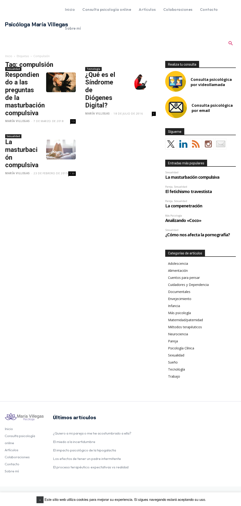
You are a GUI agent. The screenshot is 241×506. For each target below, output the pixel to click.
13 (73, 121)
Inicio (8, 56)
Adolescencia (178, 263)
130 (72, 173)
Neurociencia (178, 334)
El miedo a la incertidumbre (74, 441)
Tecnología (93, 69)
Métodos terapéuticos (185, 327)
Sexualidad (13, 69)
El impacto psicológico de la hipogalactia (84, 450)
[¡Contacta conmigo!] (220, 144)
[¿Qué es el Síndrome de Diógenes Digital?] (141, 82)
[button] (230, 43)
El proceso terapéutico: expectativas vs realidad (91, 467)
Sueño (173, 362)
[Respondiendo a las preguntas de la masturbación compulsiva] (61, 82)
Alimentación (178, 270)
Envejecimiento (179, 298)
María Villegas (17, 121)
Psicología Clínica (181, 348)
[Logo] (24, 417)
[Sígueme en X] (171, 144)
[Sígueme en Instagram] (208, 144)
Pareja (173, 341)
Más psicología (179, 313)
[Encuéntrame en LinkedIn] (183, 144)
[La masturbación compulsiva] (61, 149)
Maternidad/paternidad (185, 320)
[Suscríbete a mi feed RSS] (195, 144)
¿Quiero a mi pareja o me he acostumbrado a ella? (92, 433)
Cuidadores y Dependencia (188, 284)
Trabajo (174, 376)
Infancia (174, 306)
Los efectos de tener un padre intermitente (87, 458)
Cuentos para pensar (184, 277)
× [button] (40, 500)
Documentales (179, 291)
